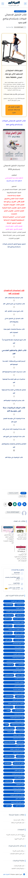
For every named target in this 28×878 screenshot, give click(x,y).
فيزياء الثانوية (7, 618)
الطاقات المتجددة (19, 682)
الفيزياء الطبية (20, 696)
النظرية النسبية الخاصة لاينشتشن (15, 661)
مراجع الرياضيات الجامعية (18, 868)
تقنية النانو (21, 664)
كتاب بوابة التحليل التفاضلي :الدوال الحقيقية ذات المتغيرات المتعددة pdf (9, 539)
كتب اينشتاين (20, 756)
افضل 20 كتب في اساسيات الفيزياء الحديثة (15, 835)
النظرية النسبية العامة (18, 657)
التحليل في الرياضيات (20, 11)
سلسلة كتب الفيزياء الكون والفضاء (15, 611)
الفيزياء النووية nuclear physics (16, 629)
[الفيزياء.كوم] (14, 3)
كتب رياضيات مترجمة (18, 735)
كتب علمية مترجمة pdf (18, 643)
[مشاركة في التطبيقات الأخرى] (5, 504)
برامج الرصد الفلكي (19, 770)
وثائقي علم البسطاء (19, 763)
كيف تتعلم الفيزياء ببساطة (17, 822)
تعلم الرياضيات (8, 781)
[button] (19, 504)
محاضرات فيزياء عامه (18, 752)
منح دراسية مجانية (19, 714)
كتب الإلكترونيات (9, 707)
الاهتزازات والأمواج (9, 728)
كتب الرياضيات (20, 604)
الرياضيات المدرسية (19, 618)
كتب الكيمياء (10, 731)
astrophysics (8, 763)
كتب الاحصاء (22, 496)
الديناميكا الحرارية (19, 650)
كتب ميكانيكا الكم (19, 636)
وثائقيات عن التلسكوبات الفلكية (16, 703)
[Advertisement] (14, 273)
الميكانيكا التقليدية (19, 678)
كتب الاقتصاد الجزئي (19, 777)
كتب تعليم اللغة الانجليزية (17, 802)
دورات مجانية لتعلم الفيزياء (17, 717)
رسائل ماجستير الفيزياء (18, 774)
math (6, 724)
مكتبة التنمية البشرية (18, 689)
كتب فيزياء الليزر (20, 707)
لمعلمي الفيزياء (20, 608)
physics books (20, 728)
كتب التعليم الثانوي (19, 685)
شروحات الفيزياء (19, 745)
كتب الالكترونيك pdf (19, 791)
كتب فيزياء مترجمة (19, 760)
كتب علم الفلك (20, 615)
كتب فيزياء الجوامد (19, 721)
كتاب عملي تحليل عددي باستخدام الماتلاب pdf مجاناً (21, 537)
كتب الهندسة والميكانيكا (18, 767)
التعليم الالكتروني (9, 675)
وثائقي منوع (8, 640)
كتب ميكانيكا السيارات (18, 788)
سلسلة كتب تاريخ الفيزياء (17, 601)
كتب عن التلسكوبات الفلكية (17, 749)
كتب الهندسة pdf (19, 781)
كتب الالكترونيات (20, 626)
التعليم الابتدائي (9, 696)
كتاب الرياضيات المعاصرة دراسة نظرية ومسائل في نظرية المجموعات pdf (20, 558)
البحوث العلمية (8, 633)
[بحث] (3, 3)
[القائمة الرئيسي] (25, 3)
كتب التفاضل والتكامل (18, 671)
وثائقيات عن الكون (19, 633)
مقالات (8, 710)
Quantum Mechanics (9, 742)
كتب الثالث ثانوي (20, 798)
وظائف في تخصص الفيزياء (17, 795)
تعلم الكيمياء (20, 742)
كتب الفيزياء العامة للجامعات (17, 853)
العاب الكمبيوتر (20, 784)
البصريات (21, 731)
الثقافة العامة (9, 604)
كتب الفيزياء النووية (19, 838)
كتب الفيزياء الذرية (19, 647)
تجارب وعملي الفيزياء (18, 654)
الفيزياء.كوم (6, 874)
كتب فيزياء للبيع (20, 805)
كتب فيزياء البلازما (9, 756)
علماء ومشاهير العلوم (18, 700)
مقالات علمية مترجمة (18, 622)
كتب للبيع (8, 805)
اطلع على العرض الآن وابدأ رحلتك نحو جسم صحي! (14, 109)
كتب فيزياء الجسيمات (18, 738)
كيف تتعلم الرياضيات (19, 865)
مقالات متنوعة (20, 675)
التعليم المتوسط (19, 640)
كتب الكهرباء (8, 626)
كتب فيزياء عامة (9, 615)
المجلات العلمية (20, 668)
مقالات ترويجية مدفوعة (18, 724)
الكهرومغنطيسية (19, 710)
